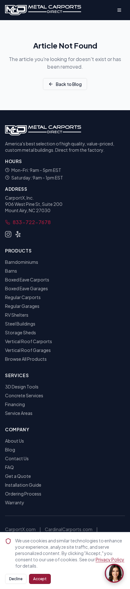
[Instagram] (8, 234)
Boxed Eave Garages (26, 288)
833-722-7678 (32, 222)
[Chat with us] (114, 573)
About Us (14, 441)
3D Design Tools (21, 386)
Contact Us (17, 458)
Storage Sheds (20, 332)
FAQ (9, 467)
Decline (15, 578)
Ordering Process (23, 493)
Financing (15, 404)
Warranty (14, 502)
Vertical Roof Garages (28, 350)
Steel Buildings (20, 323)
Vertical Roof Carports (28, 341)
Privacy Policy (110, 559)
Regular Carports (23, 297)
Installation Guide (23, 485)
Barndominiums (21, 262)
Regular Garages (22, 306)
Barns (11, 271)
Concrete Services (24, 395)
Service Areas (18, 413)
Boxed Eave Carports (27, 279)
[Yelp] (18, 234)
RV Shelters (16, 315)
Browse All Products (26, 359)
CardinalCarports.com (68, 529)
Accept (40, 578)
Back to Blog (69, 84)
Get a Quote (18, 476)
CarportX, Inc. (19, 198)
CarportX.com (20, 529)
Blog (10, 449)
